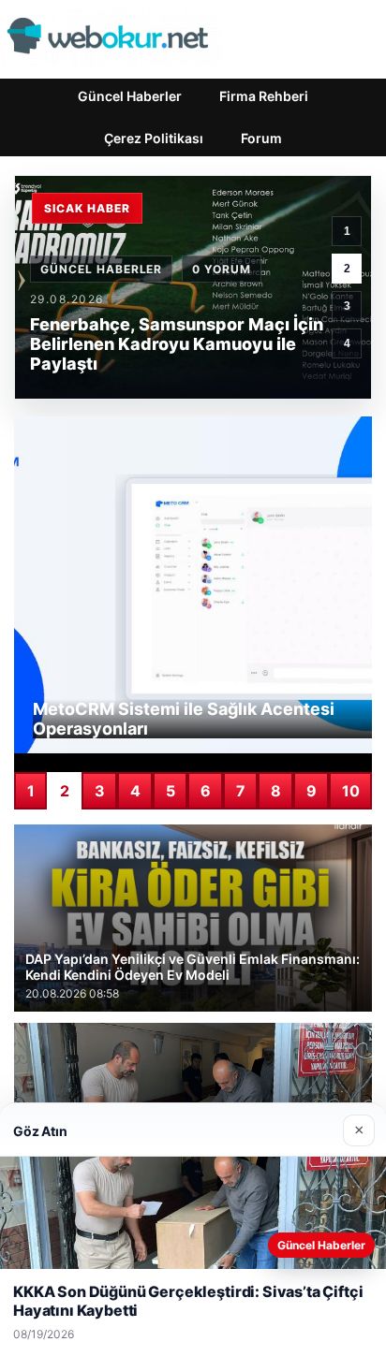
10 (351, 790)
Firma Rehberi (263, 96)
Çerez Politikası (153, 138)
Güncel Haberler (130, 96)
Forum (261, 138)
